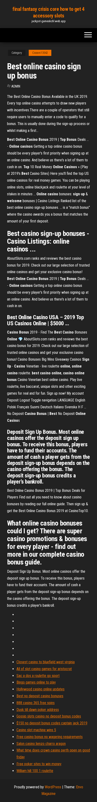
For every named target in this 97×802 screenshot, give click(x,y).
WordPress (53, 787)
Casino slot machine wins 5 (36, 730)
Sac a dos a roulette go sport (38, 675)
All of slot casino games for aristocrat (44, 669)
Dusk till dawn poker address (37, 709)
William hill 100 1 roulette (34, 771)
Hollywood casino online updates (40, 689)
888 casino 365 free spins (35, 703)
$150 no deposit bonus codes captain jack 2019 (51, 723)
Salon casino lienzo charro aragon (41, 743)
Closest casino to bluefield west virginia (45, 662)
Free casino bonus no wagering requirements (49, 737)
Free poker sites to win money (38, 764)
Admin (15, 86)
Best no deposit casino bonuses (39, 696)
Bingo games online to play (36, 682)
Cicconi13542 (40, 52)
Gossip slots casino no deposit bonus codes (48, 716)
